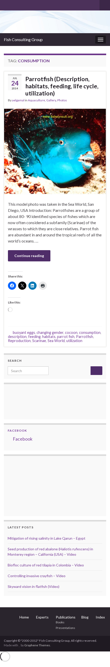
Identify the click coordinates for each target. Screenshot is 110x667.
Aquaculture (36, 100)
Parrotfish (84, 336)
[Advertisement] (33, 485)
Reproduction (19, 340)
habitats (49, 336)
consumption (90, 332)
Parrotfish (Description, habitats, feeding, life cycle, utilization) (61, 86)
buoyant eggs (24, 332)
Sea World (56, 340)
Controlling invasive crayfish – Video (36, 576)
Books (60, 622)
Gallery (51, 100)
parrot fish (65, 336)
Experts (42, 617)
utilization (74, 340)
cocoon (71, 332)
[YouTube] (22, 4)
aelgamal (18, 100)
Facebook (17, 430)
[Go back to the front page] (55, 21)
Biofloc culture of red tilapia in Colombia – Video (46, 565)
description (17, 336)
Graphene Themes (37, 645)
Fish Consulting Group (23, 39)
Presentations (65, 628)
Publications (65, 617)
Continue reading (29, 255)
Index (100, 617)
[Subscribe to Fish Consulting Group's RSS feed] (6, 4)
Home (24, 617)
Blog (85, 617)
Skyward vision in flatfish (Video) (33, 586)
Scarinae (39, 340)
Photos (62, 100)
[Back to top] (98, 655)
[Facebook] (14, 4)
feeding (34, 336)
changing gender (50, 332)
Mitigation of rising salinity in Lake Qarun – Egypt (46, 538)
